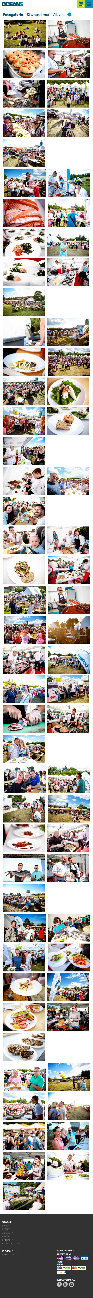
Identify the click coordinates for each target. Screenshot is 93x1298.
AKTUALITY (7, 1233)
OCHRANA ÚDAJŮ (11, 1243)
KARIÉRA (6, 1236)
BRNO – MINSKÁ (10, 1254)
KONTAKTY (7, 1240)
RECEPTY (6, 1229)
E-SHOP (6, 1226)
